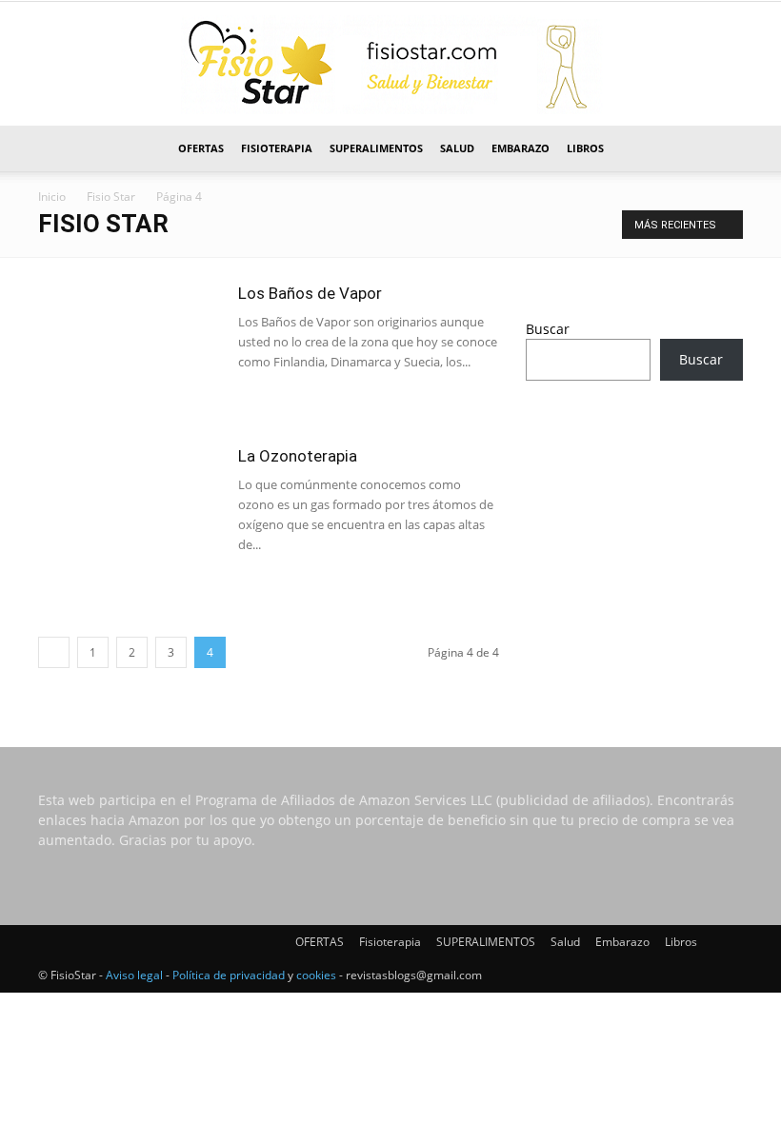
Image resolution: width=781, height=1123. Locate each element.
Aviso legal (134, 975)
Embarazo (520, 148)
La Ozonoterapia (297, 455)
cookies (316, 975)
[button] (720, 149)
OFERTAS (201, 148)
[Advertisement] (634, 521)
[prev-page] (54, 652)
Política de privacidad (228, 975)
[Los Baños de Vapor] (128, 345)
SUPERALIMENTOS (376, 148)
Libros (585, 148)
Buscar (548, 329)
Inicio (52, 196)
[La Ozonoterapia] (128, 489)
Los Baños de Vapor (310, 293)
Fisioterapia (276, 148)
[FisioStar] (390, 64)
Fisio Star (111, 196)
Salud (457, 148)
